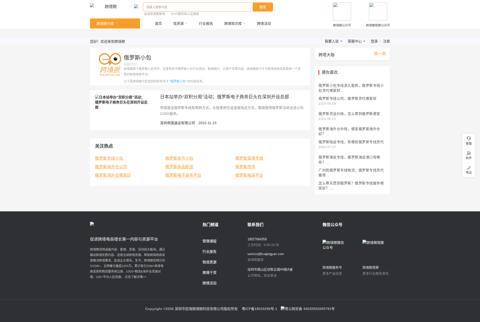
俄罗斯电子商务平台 (183, 175)
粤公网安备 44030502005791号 (310, 309)
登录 (374, 41)
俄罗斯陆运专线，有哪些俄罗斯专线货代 (351, 142)
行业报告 (209, 252)
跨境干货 (209, 273)
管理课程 (209, 241)
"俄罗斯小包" (178, 81)
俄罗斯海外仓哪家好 (113, 175)
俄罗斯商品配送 (179, 167)
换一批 (380, 53)
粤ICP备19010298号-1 (259, 309)
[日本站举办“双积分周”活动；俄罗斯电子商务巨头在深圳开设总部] (121, 102)
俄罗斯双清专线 (249, 158)
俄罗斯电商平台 (249, 175)
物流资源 (209, 262)
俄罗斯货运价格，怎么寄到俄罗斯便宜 (349, 114)
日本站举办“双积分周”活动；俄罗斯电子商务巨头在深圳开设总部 (224, 96)
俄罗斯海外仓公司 (111, 167)
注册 (386, 41)
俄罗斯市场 (245, 167)
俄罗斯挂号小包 (179, 158)
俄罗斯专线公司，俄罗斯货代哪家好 (347, 98)
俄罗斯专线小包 (109, 158)
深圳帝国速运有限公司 (177, 123)
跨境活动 (209, 283)
